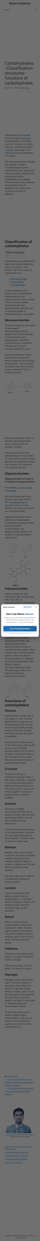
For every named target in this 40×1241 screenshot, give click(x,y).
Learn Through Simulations (20, 629)
